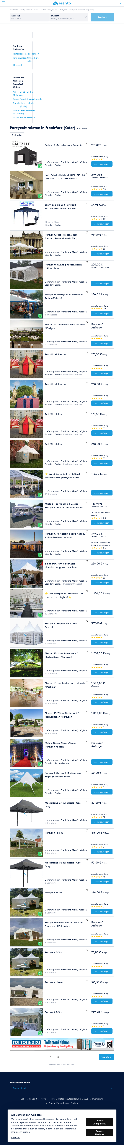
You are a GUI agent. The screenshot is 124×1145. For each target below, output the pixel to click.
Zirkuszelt (18, 65)
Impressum (97, 1098)
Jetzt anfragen (102, 164)
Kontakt (33, 1098)
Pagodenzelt (33, 53)
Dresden (17, 103)
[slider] (97, 159)
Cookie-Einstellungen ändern (63, 1103)
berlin (30, 117)
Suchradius (17, 135)
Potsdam (31, 110)
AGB (86, 1098)
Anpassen (15, 1137)
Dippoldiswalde (34, 99)
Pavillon (17, 57)
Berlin (30, 91)
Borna (16, 99)
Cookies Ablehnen (99, 1132)
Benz (22, 91)
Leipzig (30, 103)
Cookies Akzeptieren (99, 1122)
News (43, 1098)
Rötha (16, 117)
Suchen (102, 17)
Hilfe (52, 1098)
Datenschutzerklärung (69, 1098)
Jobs (23, 1098)
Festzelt (17, 53)
